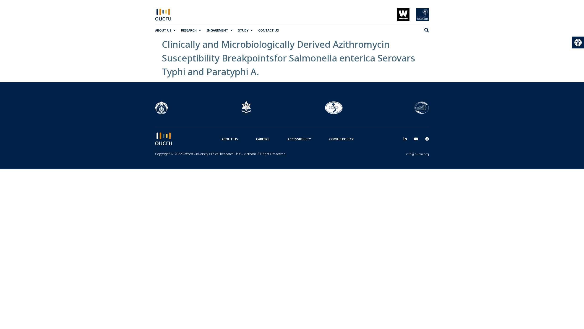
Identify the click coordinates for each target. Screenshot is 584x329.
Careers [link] (262, 139)
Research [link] (189, 30)
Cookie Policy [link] (341, 139)
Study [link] (243, 30)
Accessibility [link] (299, 139)
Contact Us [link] (268, 30)
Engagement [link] (217, 30)
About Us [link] (163, 30)
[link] (578, 42)
